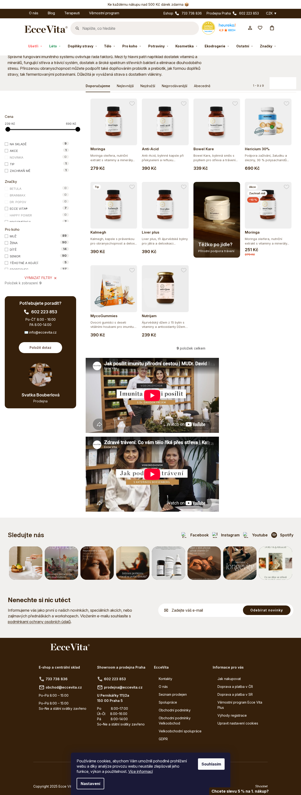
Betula (38, 188)
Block (280, 81)
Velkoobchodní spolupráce (180, 731)
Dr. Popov (38, 202)
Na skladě (38, 144)
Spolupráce (168, 702)
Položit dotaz (40, 347)
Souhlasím (211, 764)
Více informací (140, 771)
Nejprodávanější (174, 86)
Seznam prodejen (173, 694)
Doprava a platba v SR (235, 694)
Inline (290, 81)
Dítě (38, 249)
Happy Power (38, 215)
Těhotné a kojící (38, 262)
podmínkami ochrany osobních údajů (39, 621)
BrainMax (38, 195)
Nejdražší (147, 86)
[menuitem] (20, 12)
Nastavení (90, 783)
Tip (38, 164)
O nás (163, 687)
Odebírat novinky (266, 610)
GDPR (163, 739)
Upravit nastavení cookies (237, 723)
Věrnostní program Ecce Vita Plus (239, 705)
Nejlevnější (125, 86)
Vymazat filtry (38, 278)
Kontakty (165, 679)
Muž (38, 236)
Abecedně (202, 86)
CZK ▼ (271, 13)
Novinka (38, 157)
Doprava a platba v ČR (235, 687)
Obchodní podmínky (175, 710)
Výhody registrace (232, 715)
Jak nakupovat (229, 679)
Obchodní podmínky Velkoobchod (175, 720)
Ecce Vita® (38, 208)
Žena (38, 242)
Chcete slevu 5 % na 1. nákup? (240, 791)
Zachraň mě (38, 170)
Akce (38, 150)
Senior (38, 256)
